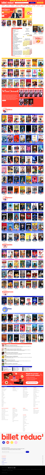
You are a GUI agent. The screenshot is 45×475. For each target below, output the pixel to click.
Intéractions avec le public (36, 401)
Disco (13, 421)
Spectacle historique (25, 395)
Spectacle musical (25, 391)
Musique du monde (15, 410)
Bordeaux (21, 6)
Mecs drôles (34, 394)
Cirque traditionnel (25, 409)
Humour (12, 5)
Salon (23, 427)
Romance (3, 393)
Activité (38, 5)
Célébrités (3, 401)
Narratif (34, 403)
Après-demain (27, 31)
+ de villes (38, 6)
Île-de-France (7, 6)
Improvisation (35, 391)
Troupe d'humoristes (35, 388)
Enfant (29, 5)
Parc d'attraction (25, 419)
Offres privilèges (40, 2)
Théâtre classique (4, 389)
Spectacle (24, 5)
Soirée (24, 420)
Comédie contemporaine (16, 388)
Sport (23, 424)
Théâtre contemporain (4, 388)
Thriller (2, 406)
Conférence (24, 421)
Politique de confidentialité (13, 469)
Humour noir (35, 397)
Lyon (27, 6)
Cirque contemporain (25, 410)
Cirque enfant (3, 417)
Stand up (34, 393)
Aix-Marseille (17, 6)
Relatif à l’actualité (35, 404)
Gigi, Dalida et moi (6, 345)
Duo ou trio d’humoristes (36, 390)
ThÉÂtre (3, 5)
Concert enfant (3, 412)
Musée (34, 409)
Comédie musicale (25, 388)
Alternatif (34, 402)
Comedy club (35, 389)
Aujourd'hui (27, 28)
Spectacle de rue (25, 397)
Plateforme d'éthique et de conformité (36, 469)
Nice (34, 6)
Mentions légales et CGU (21, 469)
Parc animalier (24, 425)
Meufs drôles (35, 395)
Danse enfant (3, 413)
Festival (13, 417)
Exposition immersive (36, 411)
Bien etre (24, 429)
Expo (42, 5)
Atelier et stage (25, 416)
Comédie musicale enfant (5, 411)
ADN (5, 352)
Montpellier (31, 6)
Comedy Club (18, 5)
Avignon (12, 6)
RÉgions (42, 6)
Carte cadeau (13, 0)
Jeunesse (3, 403)
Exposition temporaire (36, 412)
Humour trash (35, 398)
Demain (27, 29)
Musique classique (15, 409)
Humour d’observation (36, 396)
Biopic (2, 396)
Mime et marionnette (25, 392)
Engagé (2, 404)
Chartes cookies (27, 469)
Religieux (14, 412)
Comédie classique (15, 390)
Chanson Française (15, 411)
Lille (24, 6)
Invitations (18, 0)
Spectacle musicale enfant (5, 419)
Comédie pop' (14, 389)
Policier (2, 405)
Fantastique (3, 394)
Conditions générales (5, 469)
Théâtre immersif (4, 402)
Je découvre (4, 100)
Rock (13, 418)
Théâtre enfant (3, 409)
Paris (2, 6)
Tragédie (3, 392)
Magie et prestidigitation (26, 394)
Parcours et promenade (26, 423)
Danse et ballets (25, 393)
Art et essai (3, 398)
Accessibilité (4, 470)
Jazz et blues (14, 413)
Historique (3, 395)
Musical (34, 406)
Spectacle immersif (25, 396)
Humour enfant (3, 410)
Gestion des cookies (10, 470)
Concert (33, 5)
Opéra (23, 390)
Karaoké (24, 428)
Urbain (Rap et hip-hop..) (15, 420)
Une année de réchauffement (8, 363)
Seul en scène (3, 390)
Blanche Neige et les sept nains (8, 356)
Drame (2, 391)
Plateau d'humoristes (36, 392)
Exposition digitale (35, 413)
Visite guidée (24, 422)
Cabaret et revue (25, 389)
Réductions (24, 0)
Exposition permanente (36, 410)
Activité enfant (3, 418)
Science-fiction (3, 397)
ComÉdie (7, 5)
